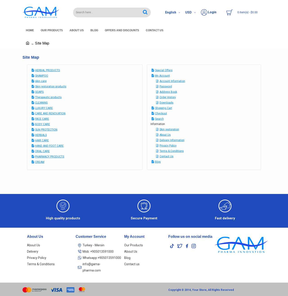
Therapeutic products (48, 97)
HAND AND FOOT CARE (49, 145)
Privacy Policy (168, 145)
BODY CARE (42, 124)
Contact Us (166, 156)
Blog (158, 161)
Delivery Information (172, 140)
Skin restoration (169, 129)
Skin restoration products (50, 86)
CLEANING (41, 102)
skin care (41, 81)
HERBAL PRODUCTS (47, 70)
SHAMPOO (41, 75)
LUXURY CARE (44, 108)
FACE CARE (42, 118)
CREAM (39, 162)
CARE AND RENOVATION (50, 113)
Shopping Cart (163, 108)
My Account (162, 75)
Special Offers (164, 70)
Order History (168, 97)
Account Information (172, 81)
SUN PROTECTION (46, 129)
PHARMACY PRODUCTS (49, 156)
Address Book (168, 91)
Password (166, 86)
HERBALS (41, 135)
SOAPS (39, 91)
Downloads (166, 102)
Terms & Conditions (172, 151)
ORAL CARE (42, 151)
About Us (165, 134)
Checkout (161, 113)
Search (159, 118)
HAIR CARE (42, 140)
